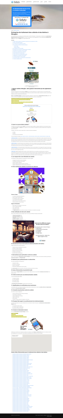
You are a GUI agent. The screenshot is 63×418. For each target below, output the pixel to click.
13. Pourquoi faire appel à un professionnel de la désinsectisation (22, 57)
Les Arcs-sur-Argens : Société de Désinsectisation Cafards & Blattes (22, 387)
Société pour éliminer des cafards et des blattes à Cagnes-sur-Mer (22, 364)
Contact (50, 1)
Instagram (45, 415)
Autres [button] (42, 1)
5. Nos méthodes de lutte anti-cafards (18, 48)
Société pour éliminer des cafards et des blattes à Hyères (21, 392)
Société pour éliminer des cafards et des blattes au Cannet (21, 356)
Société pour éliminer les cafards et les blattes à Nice (20, 369)
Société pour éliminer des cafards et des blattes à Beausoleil (21, 383)
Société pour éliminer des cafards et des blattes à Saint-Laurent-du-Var (22, 366)
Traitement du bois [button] (36, 1)
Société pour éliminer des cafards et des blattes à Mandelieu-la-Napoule (23, 359)
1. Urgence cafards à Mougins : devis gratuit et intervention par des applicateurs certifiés (25, 41)
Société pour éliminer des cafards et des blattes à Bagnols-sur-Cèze (22, 407)
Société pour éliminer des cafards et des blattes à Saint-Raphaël (22, 372)
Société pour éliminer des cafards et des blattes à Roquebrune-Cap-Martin (23, 385)
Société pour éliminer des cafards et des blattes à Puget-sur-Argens (22, 378)
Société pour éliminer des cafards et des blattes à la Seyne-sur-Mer (22, 394)
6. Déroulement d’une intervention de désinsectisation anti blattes (22, 49)
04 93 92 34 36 (22, 24)
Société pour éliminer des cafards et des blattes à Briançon (21, 399)
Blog (36, 415)
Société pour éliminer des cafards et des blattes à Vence (20, 365)
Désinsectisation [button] (29, 1)
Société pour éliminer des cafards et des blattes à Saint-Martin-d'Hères (22, 406)
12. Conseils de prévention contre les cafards (19, 56)
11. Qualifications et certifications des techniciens (19, 55)
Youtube (38, 415)
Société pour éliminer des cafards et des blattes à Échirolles (21, 405)
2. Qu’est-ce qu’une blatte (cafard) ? (18, 42)
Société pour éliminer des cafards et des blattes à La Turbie (21, 380)
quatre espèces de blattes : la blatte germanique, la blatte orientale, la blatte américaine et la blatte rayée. (35, 136)
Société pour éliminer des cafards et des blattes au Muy (20, 384)
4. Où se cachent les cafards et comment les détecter (20, 44)
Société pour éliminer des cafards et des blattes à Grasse (21, 362)
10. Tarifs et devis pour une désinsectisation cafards (20, 54)
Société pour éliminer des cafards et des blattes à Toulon (21, 393)
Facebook (41, 415)
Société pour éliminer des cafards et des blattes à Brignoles (21, 391)
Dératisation (23, 1)
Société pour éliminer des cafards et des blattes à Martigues (21, 400)
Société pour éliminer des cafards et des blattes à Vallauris (21, 357)
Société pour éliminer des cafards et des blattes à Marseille (21, 398)
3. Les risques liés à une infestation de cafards (19, 43)
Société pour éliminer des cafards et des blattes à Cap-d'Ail (21, 379)
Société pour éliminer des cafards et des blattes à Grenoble (21, 408)
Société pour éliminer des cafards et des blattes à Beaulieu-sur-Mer (22, 377)
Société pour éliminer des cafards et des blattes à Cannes (21, 358)
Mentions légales (49, 416)
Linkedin (48, 415)
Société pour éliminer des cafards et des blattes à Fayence (21, 370)
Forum (50, 415)
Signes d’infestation (17, 47)
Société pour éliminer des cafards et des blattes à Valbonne (21, 355)
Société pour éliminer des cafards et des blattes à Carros (21, 371)
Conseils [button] (45, 1)
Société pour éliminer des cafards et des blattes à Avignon (21, 401)
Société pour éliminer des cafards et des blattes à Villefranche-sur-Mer (22, 373)
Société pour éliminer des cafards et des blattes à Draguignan (21, 386)
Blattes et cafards (16, 30)
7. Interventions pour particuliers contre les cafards (20, 50)
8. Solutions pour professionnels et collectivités (19, 51)
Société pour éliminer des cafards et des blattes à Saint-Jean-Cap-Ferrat (23, 376)
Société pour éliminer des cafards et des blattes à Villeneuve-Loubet (22, 363)
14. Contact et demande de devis (17, 58)
